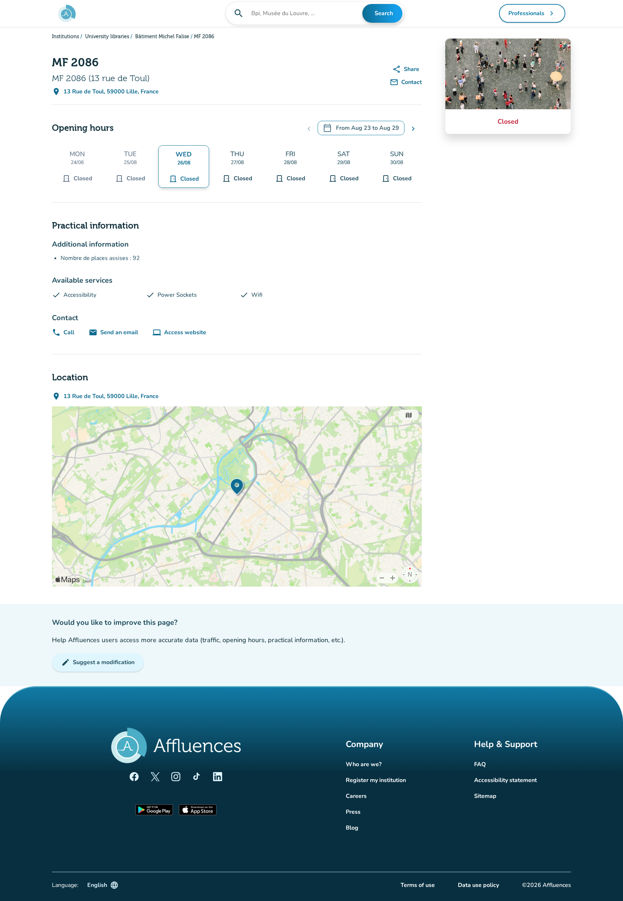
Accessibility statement (505, 780)
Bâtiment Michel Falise (161, 37)
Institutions (65, 37)
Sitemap (485, 796)
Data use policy (478, 885)
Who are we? (363, 764)
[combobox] (306, 13)
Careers (356, 796)
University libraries (106, 37)
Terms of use (418, 885)
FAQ (480, 764)
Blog (352, 827)
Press (353, 812)
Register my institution (376, 780)
